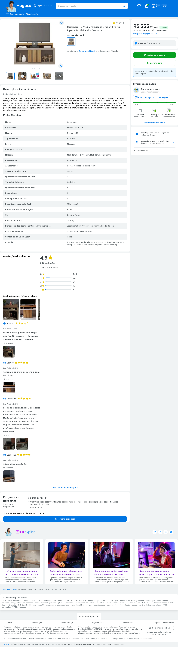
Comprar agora (154, 63)
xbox (159, 601)
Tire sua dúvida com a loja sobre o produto (23, 513)
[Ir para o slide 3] (34, 68)
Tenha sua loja (67, 623)
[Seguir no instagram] (165, 532)
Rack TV (54, 589)
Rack (36, 589)
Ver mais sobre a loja (154, 123)
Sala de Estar (24, 644)
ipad (90, 605)
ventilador (124, 603)
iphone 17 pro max (48, 603)
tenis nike (50, 605)
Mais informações (87, 616)
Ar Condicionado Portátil (164, 603)
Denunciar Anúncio (142, 151)
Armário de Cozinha (147, 605)
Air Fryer (114, 601)
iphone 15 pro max (65, 603)
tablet (4, 605)
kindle (37, 603)
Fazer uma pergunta (65, 519)
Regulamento (98, 623)
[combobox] (92, 6)
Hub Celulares (58, 601)
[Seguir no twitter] (154, 532)
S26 (33, 601)
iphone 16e (94, 603)
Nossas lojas (37, 623)
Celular (149, 603)
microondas (28, 603)
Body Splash (22, 605)
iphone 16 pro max (127, 601)
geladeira (140, 601)
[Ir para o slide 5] (39, 68)
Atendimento (32, 14)
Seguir (165, 97)
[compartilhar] (60, 65)
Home (6, 644)
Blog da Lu (8, 623)
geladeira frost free (115, 605)
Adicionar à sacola (156, 55)
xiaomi (115, 603)
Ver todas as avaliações (65, 487)
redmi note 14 (38, 605)
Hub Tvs (82, 601)
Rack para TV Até (25, 589)
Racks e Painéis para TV (41, 644)
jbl (30, 605)
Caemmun (71, 122)
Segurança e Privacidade (164, 623)
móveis (14, 644)
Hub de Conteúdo (44, 601)
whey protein (16, 603)
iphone (165, 601)
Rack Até (62, 589)
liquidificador (81, 605)
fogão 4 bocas (131, 605)
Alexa (158, 605)
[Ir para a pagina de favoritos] (139, 5)
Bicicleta (12, 605)
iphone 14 (101, 601)
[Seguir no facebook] (160, 532)
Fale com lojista (146, 97)
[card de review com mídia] (11, 309)
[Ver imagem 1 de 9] (34, 43)
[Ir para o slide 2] (32, 68)
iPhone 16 (26, 601)
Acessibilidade (128, 623)
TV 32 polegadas (19, 607)
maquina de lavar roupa (65, 605)
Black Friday (7, 601)
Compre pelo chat (161, 628)
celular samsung (81, 603)
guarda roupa (99, 605)
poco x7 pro (150, 601)
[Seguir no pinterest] (171, 532)
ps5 (108, 601)
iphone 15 (91, 601)
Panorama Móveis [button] (87, 51)
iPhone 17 (17, 601)
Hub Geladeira (72, 601)
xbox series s (105, 603)
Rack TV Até (44, 589)
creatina (5, 603)
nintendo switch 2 (137, 603)
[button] (123, 6)
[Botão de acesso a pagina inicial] (18, 6)
